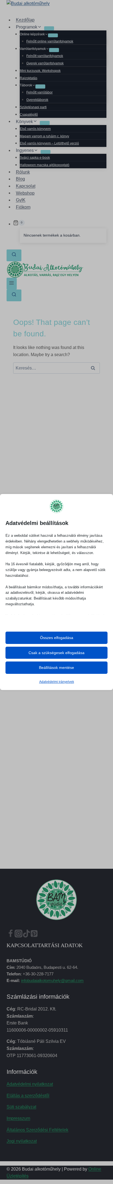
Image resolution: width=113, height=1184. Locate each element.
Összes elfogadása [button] (56, 637)
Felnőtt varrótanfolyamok (44, 56)
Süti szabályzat (21, 1107)
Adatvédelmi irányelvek (56, 682)
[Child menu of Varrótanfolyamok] (54, 50)
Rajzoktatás (28, 78)
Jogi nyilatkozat (22, 1141)
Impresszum (18, 1118)
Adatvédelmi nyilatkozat (30, 1084)
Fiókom (23, 207)
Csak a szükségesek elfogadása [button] (56, 653)
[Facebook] (11, 934)
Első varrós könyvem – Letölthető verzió (49, 143)
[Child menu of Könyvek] (45, 123)
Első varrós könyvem (35, 129)
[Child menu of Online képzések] (53, 35)
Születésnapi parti (33, 107)
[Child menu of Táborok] (40, 86)
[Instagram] (18, 934)
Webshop (25, 193)
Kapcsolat (25, 186)
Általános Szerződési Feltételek (37, 1130)
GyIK (21, 200)
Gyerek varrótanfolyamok (45, 63)
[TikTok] (26, 934)
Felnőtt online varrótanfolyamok (49, 41)
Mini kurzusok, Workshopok (40, 71)
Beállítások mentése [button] (56, 667)
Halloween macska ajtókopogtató (44, 165)
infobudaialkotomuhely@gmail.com (52, 980)
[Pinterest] (34, 934)
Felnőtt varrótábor (39, 92)
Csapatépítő (29, 115)
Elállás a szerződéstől (28, 1095)
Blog (20, 179)
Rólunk (23, 171)
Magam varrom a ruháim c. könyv (44, 136)
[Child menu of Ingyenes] (45, 152)
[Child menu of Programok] (49, 28)
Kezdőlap (25, 20)
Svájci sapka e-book (35, 158)
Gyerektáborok (37, 100)
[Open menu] (12, 283)
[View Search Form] (14, 255)
